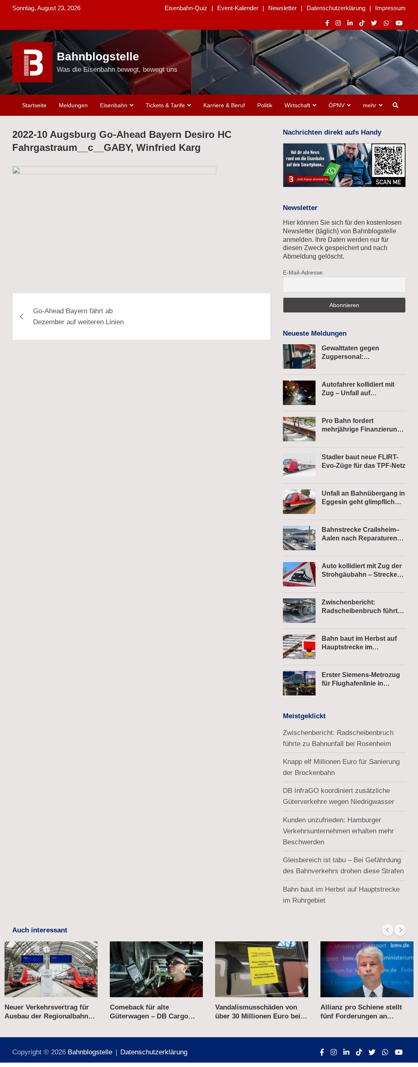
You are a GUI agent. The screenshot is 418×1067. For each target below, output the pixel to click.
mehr (369, 105)
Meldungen (73, 105)
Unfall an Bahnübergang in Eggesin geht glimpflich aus (363, 502)
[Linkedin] (350, 23)
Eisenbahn (113, 105)
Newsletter (282, 7)
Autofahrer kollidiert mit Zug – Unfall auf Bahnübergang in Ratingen (364, 393)
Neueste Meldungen (315, 333)
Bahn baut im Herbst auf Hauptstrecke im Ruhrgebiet (359, 647)
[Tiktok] (362, 23)
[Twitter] (374, 23)
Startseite (34, 105)
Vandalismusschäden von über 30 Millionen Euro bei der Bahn (257, 1016)
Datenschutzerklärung (336, 7)
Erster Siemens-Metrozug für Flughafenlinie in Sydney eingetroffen (361, 683)
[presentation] (388, 930)
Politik (264, 105)
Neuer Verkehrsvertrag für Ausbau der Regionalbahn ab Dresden (46, 1016)
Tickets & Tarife (165, 105)
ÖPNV (337, 105)
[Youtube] (399, 23)
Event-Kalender (237, 7)
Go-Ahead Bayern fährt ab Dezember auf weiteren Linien (78, 316)
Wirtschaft (297, 105)
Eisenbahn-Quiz (186, 7)
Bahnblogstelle (98, 56)
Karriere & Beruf (224, 105)
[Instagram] (338, 23)
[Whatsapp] (386, 23)
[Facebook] (327, 23)
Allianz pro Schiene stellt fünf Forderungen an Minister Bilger (361, 1016)
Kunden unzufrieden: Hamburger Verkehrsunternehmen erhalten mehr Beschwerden (338, 831)
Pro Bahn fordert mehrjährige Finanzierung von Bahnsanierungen (361, 429)
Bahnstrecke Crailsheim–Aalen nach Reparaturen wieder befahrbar (361, 538)
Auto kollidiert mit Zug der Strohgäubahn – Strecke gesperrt (362, 574)
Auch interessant (39, 930)
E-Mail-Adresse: (303, 272)
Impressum (390, 7)
